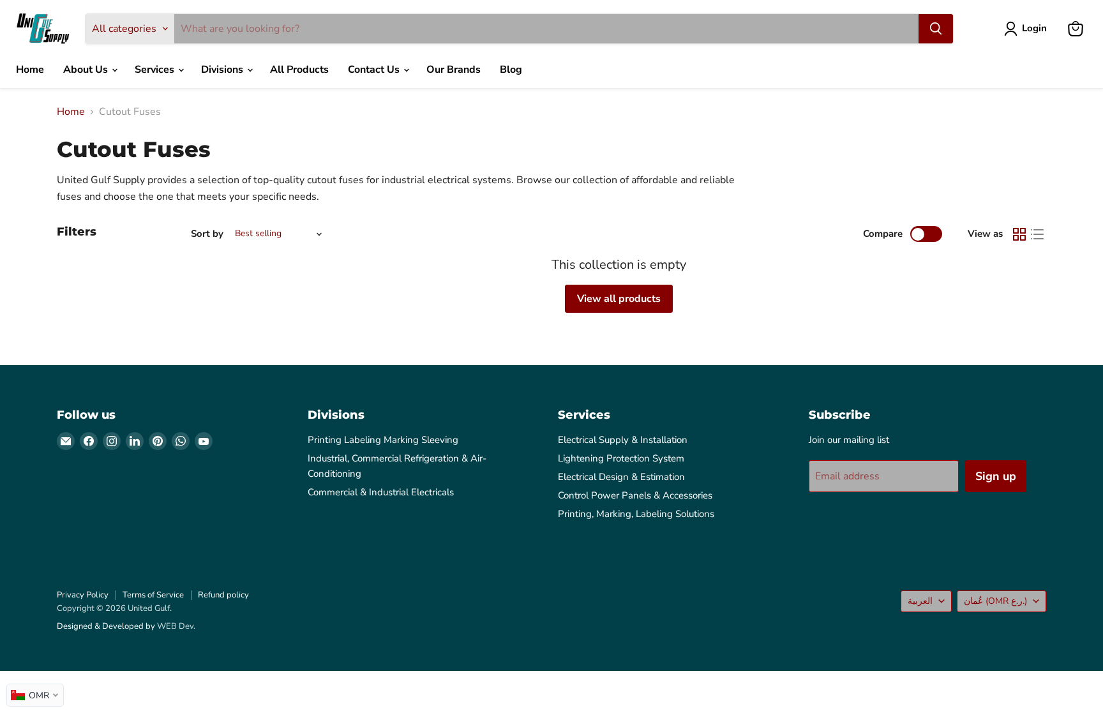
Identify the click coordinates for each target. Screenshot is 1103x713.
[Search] (936, 28)
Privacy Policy (83, 595)
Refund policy (223, 595)
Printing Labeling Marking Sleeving (383, 439)
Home (30, 70)
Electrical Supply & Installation (622, 439)
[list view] (1037, 234)
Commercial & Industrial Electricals (381, 492)
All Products (299, 70)
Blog (511, 70)
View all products (619, 299)
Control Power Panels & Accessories (635, 495)
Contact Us (375, 70)
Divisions (223, 70)
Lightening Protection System (621, 458)
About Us (86, 70)
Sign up (995, 476)
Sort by (207, 234)
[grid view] (1019, 234)
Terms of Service (153, 595)
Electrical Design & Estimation (621, 476)
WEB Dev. (176, 626)
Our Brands (453, 70)
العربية (920, 601)
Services (156, 70)
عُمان (995, 601)
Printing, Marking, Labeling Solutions (636, 513)
